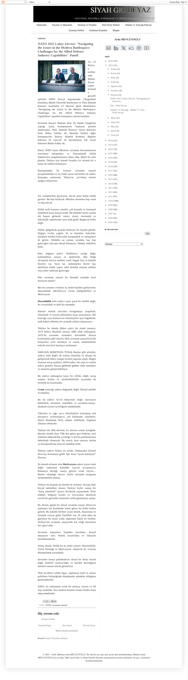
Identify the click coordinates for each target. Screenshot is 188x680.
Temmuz (115, 90)
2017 (110, 170)
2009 (110, 205)
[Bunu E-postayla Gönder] (44, 601)
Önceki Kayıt (89, 625)
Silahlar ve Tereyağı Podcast (138, 25)
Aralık (114, 69)
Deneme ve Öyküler (87, 25)
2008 (110, 209)
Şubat (113, 131)
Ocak (113, 135)
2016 (110, 175)
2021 (110, 153)
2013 (110, 188)
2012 (110, 192)
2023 (110, 145)
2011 (110, 196)
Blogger (136, 657)
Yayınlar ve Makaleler (62, 25)
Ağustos (115, 86)
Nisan (114, 122)
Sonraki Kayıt (44, 625)
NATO (48, 605)
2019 (110, 162)
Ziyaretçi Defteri (76, 30)
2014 (110, 183)
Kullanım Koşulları (98, 30)
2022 (110, 149)
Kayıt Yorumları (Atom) (56, 638)
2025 (110, 65)
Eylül (113, 82)
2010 (110, 201)
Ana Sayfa (67, 625)
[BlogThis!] (47, 601)
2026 (110, 61)
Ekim (113, 78)
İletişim (116, 30)
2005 (110, 222)
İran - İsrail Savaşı (118, 105)
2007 (110, 213)
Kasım (114, 73)
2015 (110, 179)
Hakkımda (41, 25)
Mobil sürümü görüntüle (67, 631)
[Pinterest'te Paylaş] (55, 601)
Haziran (115, 95)
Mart (113, 126)
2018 (110, 166)
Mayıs (114, 118)
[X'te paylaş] (49, 601)
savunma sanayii (59, 605)
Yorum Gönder (48, 619)
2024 (110, 140)
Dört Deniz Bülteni (111, 25)
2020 (110, 158)
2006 (110, 218)
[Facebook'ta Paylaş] (52, 601)
